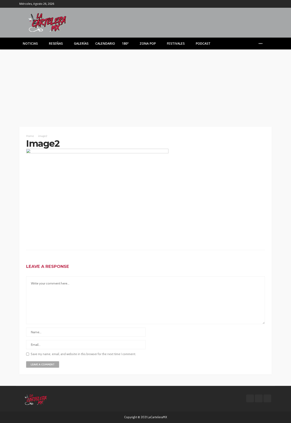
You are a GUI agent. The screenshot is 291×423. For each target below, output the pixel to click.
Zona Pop (148, 43)
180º (125, 43)
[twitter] (263, 4)
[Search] (268, 43)
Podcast (203, 43)
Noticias (30, 43)
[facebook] (257, 4)
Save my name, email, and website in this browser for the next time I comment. (83, 354)
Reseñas (56, 43)
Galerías (81, 43)
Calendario (105, 43)
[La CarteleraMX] (47, 22)
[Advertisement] (145, 83)
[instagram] (269, 4)
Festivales (176, 43)
